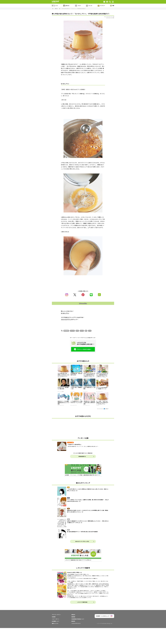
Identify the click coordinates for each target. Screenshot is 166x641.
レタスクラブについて (76, 623)
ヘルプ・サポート (55, 619)
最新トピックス (55, 623)
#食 (105, 16)
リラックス (72, 330)
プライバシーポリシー (56, 614)
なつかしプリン (65, 313)
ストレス (81, 330)
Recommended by (100, 408)
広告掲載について (55, 621)
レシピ (90, 330)
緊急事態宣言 (66, 330)
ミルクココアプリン (66, 319)
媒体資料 (73, 621)
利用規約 (54, 616)
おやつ (77, 330)
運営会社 (73, 614)
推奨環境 (73, 616)
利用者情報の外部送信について (77, 619)
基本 (86, 330)
